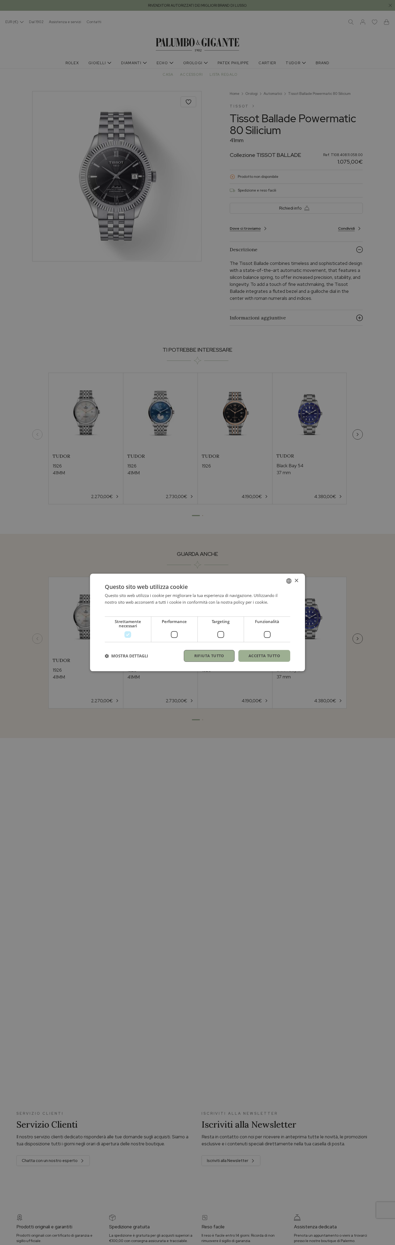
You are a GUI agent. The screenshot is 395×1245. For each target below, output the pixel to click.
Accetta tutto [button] (264, 655)
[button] (126, 656)
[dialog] (197, 622)
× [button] (296, 581)
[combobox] (289, 581)
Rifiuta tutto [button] (209, 655)
